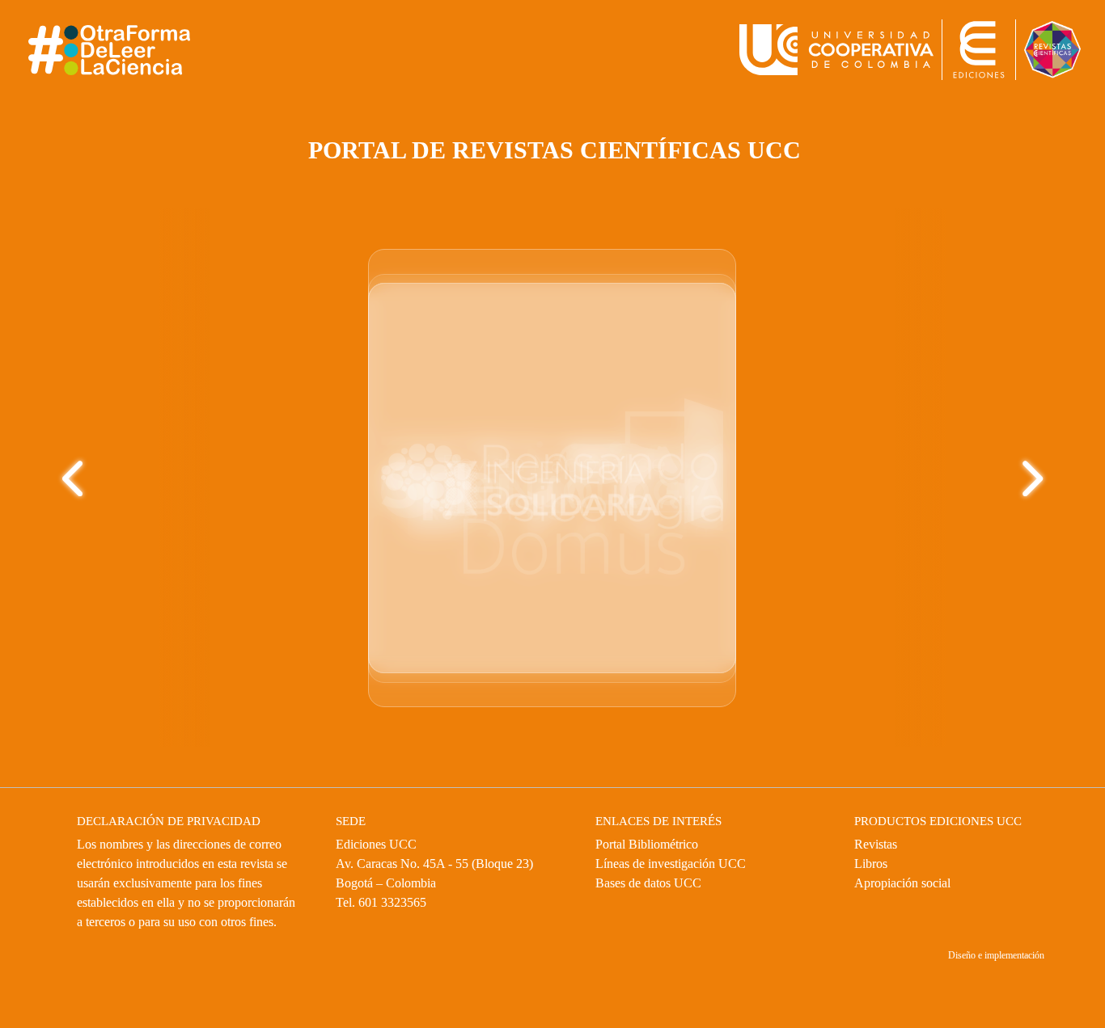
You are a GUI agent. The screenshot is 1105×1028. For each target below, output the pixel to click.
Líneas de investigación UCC (683, 864)
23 (451, 382)
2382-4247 (843, 327)
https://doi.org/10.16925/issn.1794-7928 (876, 366)
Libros (873, 864)
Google (582, 677)
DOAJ (226, 612)
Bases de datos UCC (658, 883)
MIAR (541, 677)
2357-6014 (463, 365)
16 (836, 343)
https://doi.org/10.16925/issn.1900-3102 (530, 419)
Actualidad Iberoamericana (842, 643)
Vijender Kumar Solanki (519, 472)
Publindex (515, 696)
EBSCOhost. (626, 696)
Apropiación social (911, 883)
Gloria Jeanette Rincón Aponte (525, 454)
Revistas (879, 844)
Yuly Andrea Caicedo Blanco (872, 398)
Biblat (464, 696)
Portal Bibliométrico (656, 844)
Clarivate (493, 677)
